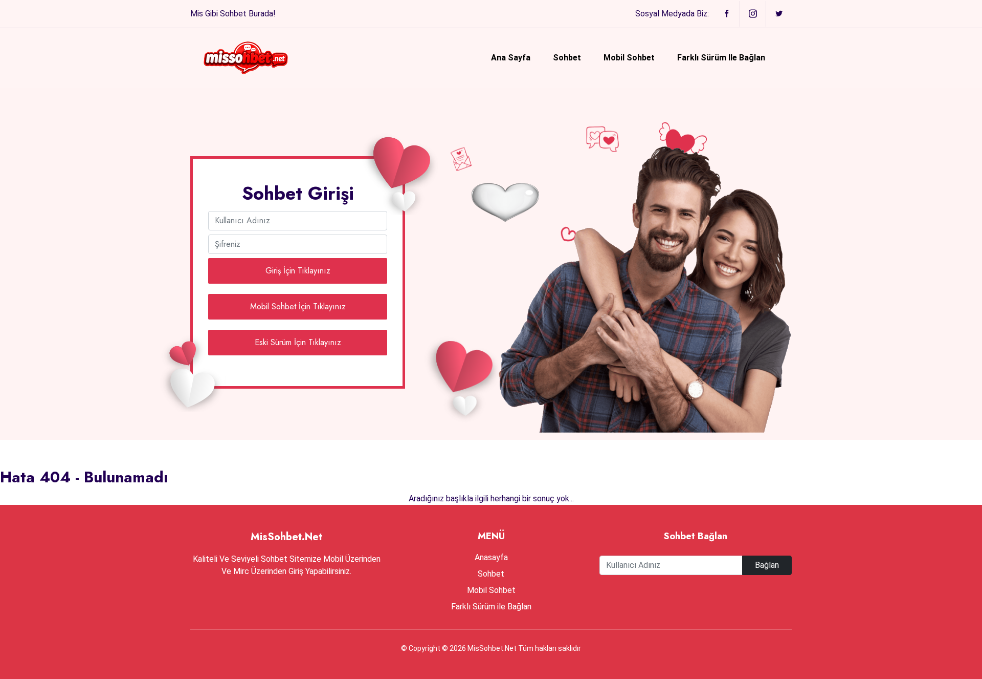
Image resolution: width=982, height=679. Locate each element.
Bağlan (767, 565)
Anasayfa (491, 557)
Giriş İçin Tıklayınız (297, 271)
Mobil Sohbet (629, 57)
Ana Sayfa (510, 57)
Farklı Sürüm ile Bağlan (721, 57)
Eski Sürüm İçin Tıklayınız (298, 342)
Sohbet (567, 57)
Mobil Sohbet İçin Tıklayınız (298, 306)
